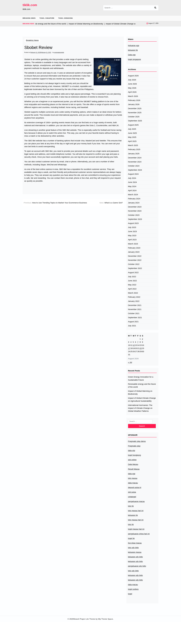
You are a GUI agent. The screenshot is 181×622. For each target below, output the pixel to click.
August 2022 (133, 272)
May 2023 (132, 235)
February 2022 (134, 297)
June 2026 (132, 84)
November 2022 (134, 260)
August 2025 (133, 125)
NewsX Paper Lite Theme (84, 619)
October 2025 (133, 117)
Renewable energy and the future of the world (142, 385)
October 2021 (133, 313)
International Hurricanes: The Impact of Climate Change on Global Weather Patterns (140, 408)
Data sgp (132, 55)
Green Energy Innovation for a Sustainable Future (140, 378)
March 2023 (133, 244)
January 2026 (133, 104)
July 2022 (132, 277)
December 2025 (134, 108)
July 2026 (132, 80)
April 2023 (132, 240)
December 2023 (134, 207)
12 (134, 345)
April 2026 (132, 92)
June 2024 (132, 182)
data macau (133, 585)
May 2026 (132, 88)
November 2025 (134, 113)
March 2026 (133, 96)
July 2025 (132, 129)
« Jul (130, 362)
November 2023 (134, 211)
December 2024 (134, 158)
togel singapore (134, 59)
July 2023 (132, 227)
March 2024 (133, 195)
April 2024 (132, 190)
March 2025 (133, 145)
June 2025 (132, 133)
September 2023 (135, 219)
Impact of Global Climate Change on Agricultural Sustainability (142, 399)
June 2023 (132, 231)
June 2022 (132, 281)
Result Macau (134, 469)
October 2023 (133, 215)
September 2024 (135, 170)
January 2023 (133, 252)
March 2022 (133, 293)
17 (129, 348)
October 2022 (133, 264)
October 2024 (133, 166)
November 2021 (134, 309)
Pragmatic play (134, 446)
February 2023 (134, 248)
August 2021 (133, 322)
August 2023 (133, 223)
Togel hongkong (65, 18)
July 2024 (132, 178)
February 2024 (134, 199)
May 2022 (132, 285)
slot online (132, 460)
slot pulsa (132, 492)
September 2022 (135, 268)
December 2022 (134, 256)
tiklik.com (30, 5)
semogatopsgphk (59, 52)
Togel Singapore (46, 18)
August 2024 (133, 174)
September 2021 (135, 317)
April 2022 (132, 289)
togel (130, 594)
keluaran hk (133, 50)
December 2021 (134, 305)
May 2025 (132, 137)
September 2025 (135, 121)
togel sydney (133, 589)
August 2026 (133, 76)
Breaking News (29, 18)
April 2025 (132, 141)
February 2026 (134, 100)
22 (141, 348)
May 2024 (132, 186)
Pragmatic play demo (137, 441)
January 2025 (133, 154)
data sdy (131, 451)
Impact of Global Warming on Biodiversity (140, 392)
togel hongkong (134, 455)
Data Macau (133, 464)
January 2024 (133, 203)
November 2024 (134, 162)
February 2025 (134, 149)
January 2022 (133, 301)
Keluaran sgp (133, 46)
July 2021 (132, 326)
